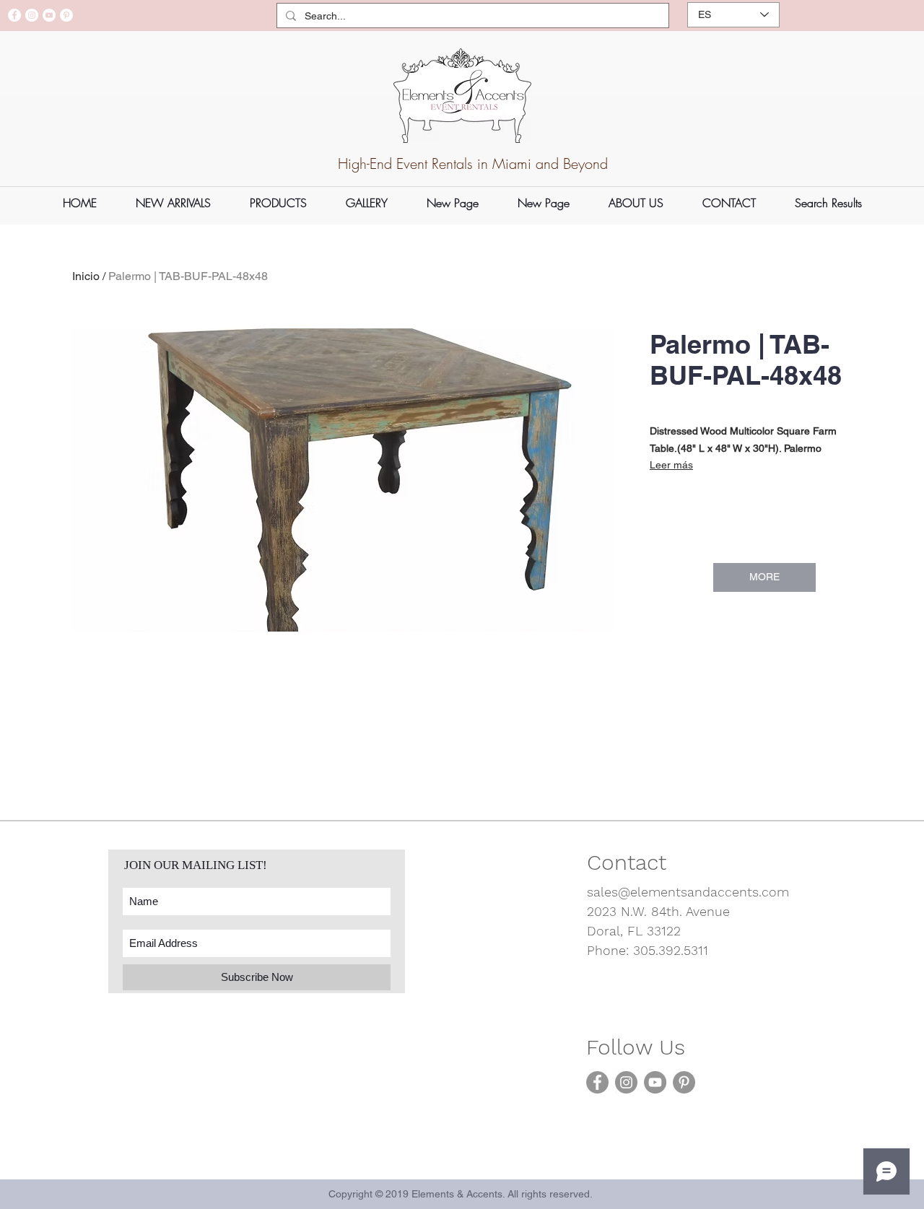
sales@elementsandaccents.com (688, 891)
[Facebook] (14, 15)
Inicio (86, 276)
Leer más (671, 465)
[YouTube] (49, 15)
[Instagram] (31, 15)
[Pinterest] (66, 15)
